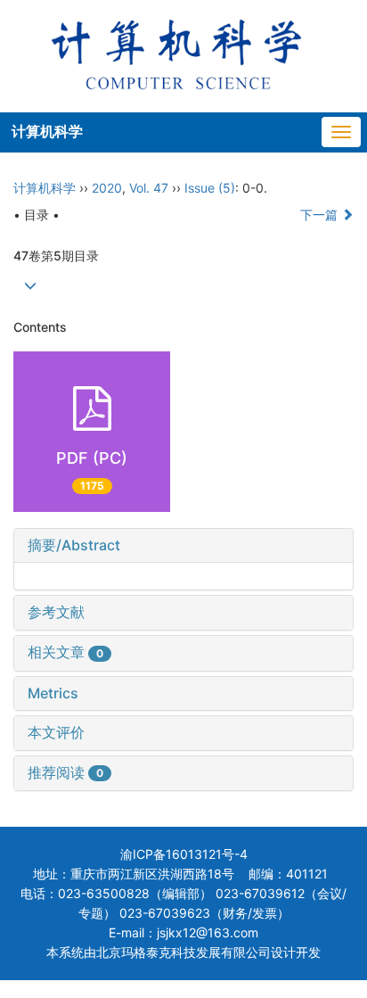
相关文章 (65, 652)
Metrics (53, 693)
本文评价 (56, 732)
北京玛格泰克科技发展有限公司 (183, 952)
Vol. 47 (148, 187)
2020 (107, 187)
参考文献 (56, 612)
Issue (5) (209, 187)
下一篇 (320, 214)
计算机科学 (47, 131)
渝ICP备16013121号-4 (184, 854)
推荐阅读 (65, 772)
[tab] (183, 546)
